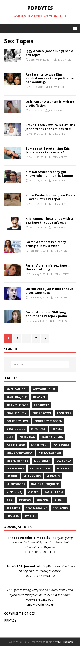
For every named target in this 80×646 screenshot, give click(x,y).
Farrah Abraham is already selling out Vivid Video (46, 244)
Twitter (30, 516)
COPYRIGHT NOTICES (19, 613)
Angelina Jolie (16, 397)
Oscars (33, 492)
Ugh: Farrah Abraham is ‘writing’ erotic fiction (50, 103)
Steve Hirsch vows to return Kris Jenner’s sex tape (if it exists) (50, 127)
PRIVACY (10, 620)
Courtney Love (17, 421)
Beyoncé (39, 397)
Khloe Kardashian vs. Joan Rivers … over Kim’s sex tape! (50, 197)
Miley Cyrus (32, 476)
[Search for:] (40, 364)
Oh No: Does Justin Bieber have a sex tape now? (49, 291)
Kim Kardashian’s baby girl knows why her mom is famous (50, 174)
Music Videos (15, 484)
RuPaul (60, 500)
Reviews (25, 500)
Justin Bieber (15, 444)
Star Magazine (36, 508)
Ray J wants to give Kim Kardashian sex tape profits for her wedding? (50, 78)
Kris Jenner (42, 460)
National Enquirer (45, 484)
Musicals (53, 476)
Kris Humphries (17, 460)
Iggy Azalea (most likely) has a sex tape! (49, 53)
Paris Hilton (53, 492)
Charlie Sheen (16, 413)
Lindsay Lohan (40, 468)
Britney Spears (17, 405)
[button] (74, 28)
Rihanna (42, 500)
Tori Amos (60, 508)
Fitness (56, 429)
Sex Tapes (13, 508)
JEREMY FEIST (65, 59)
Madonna (64, 468)
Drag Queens (15, 429)
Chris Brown (41, 413)
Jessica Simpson (52, 437)
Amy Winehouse (44, 389)
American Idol (16, 389)
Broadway (41, 405)
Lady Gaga (63, 460)
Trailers (12, 516)
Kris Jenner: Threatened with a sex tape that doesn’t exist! (49, 220)
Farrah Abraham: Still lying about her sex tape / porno (46, 314)
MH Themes (65, 642)
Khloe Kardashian (19, 453)
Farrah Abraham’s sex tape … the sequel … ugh (48, 267)
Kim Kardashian (50, 453)
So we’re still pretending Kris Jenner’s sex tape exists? (48, 150)
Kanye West (39, 444)
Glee (9, 437)
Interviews (27, 437)
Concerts (64, 413)
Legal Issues (15, 468)
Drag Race (38, 429)
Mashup (11, 476)
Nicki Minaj (14, 492)
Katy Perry (61, 444)
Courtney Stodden (48, 421)
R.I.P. (9, 500)
